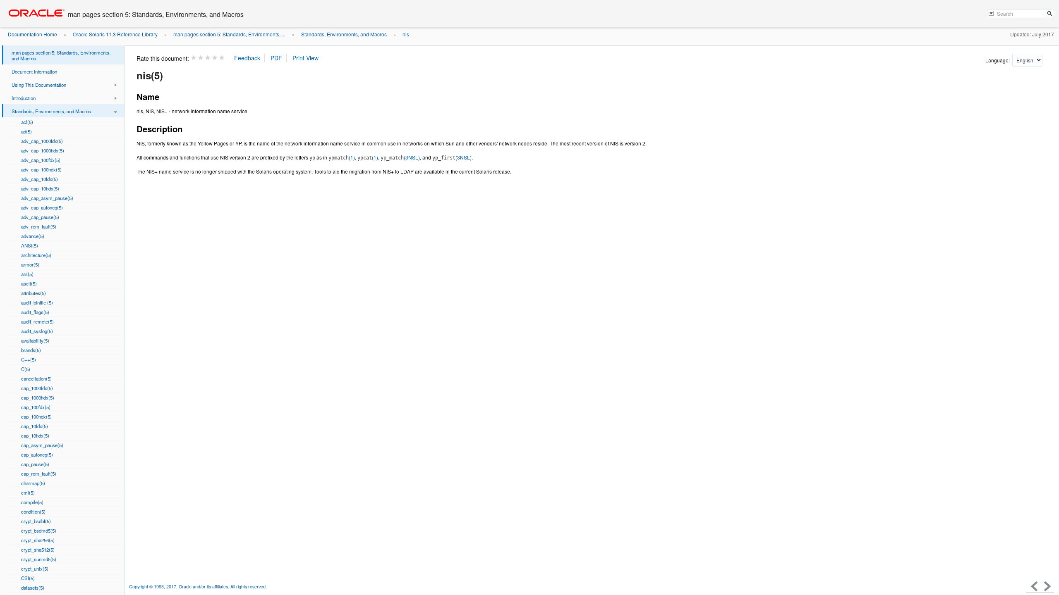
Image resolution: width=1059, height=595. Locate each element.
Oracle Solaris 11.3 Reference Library (115, 34)
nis (406, 34)
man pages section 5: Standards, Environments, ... (229, 34)
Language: (998, 60)
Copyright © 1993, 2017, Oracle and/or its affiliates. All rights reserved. (198, 586)
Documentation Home (32, 34)
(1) (341, 157)
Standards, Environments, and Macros (344, 34)
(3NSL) (400, 157)
